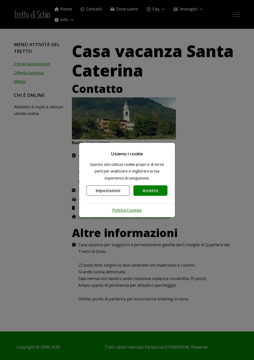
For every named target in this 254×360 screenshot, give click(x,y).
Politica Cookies (127, 210)
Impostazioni (108, 190)
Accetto (150, 190)
